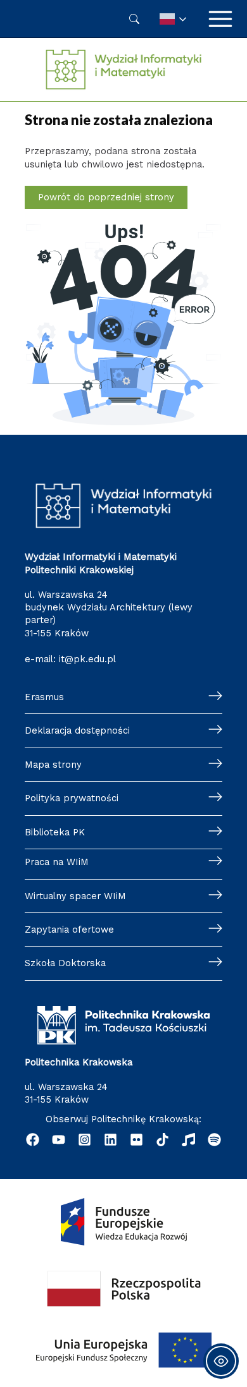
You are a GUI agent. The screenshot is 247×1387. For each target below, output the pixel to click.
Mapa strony (53, 764)
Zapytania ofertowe (69, 929)
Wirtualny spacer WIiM (75, 896)
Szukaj (134, 19)
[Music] (188, 1140)
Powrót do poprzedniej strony (106, 197)
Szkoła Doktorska (65, 963)
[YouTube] (58, 1140)
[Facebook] (33, 1140)
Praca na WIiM (57, 862)
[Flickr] (136, 1140)
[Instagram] (84, 1140)
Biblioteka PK (55, 832)
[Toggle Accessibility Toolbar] (221, 1361)
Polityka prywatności (71, 798)
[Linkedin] (110, 1140)
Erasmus (44, 697)
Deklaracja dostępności (77, 730)
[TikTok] (162, 1140)
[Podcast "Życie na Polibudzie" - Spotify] (214, 1140)
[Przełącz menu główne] (220, 19)
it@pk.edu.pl (87, 659)
